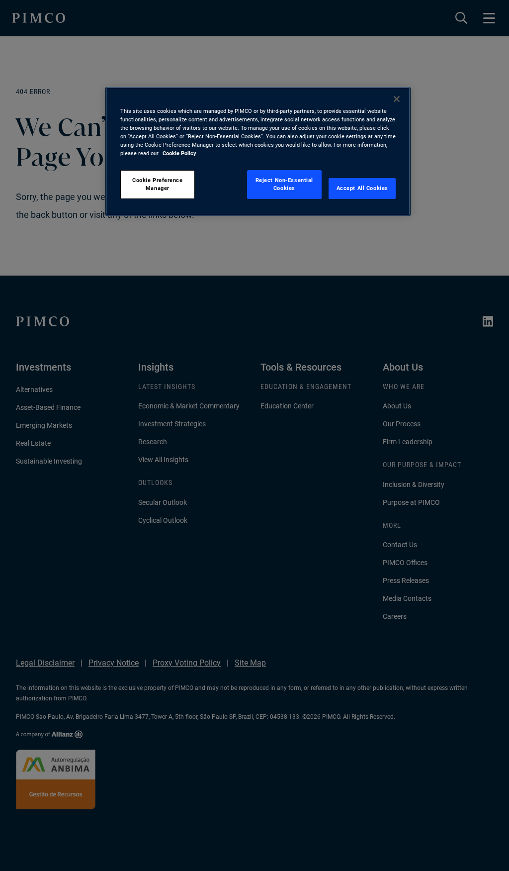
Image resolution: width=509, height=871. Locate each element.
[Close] (397, 99)
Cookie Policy (179, 153)
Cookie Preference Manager (157, 184)
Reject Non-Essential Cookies (284, 184)
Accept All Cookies (362, 188)
